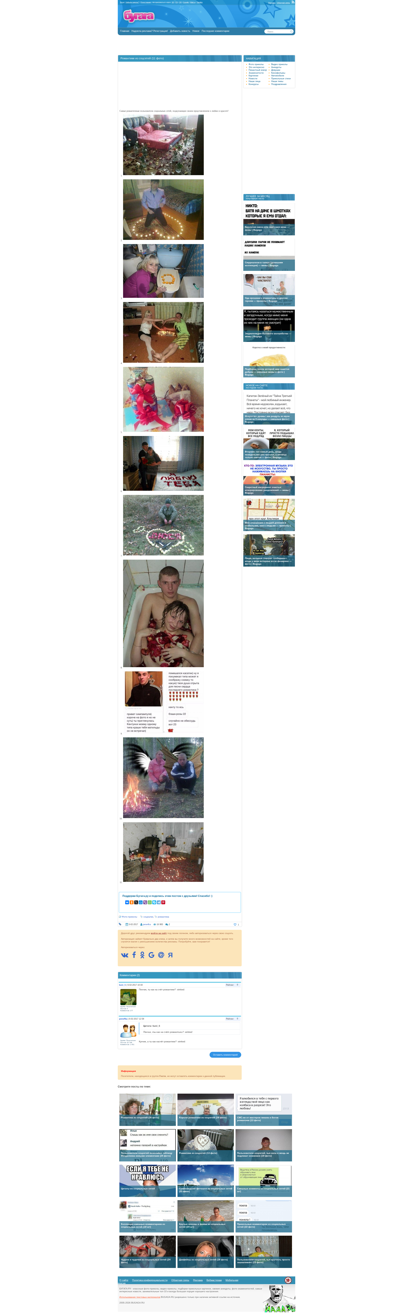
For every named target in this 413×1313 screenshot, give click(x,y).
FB (176, 2)
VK (173, 2)
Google (186, 2)
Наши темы (277, 81)
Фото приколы (256, 64)
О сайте (123, 1280)
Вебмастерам (214, 1280)
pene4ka (147, 924)
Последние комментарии (215, 31)
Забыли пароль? (132, 2)
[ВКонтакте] (127, 902)
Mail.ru (192, 2)
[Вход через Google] (153, 956)
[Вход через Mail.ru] (162, 956)
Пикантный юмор (258, 70)
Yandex (200, 2)
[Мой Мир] (141, 902)
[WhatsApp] (150, 902)
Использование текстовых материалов (139, 1297)
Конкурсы (254, 84)
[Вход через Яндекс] (172, 956)
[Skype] (154, 902)
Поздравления (279, 84)
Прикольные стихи (281, 78)
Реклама (271, 3)
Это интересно (256, 67)
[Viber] (145, 902)
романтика (163, 916)
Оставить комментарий (225, 1054)
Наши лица (254, 81)
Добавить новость (180, 31)
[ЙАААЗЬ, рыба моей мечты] (279, 1311)
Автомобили (277, 75)
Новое (195, 31)
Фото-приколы (129, 916)
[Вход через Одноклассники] (144, 956)
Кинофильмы (278, 73)
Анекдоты (276, 67)
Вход (122, 2)
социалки (148, 916)
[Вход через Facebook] (135, 956)
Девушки (275, 70)
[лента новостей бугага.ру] (293, 3)
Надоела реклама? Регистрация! (149, 31)
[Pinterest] (163, 902)
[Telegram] (159, 902)
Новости (253, 78)
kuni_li (122, 985)
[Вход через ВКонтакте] (126, 956)
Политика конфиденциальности (149, 1280)
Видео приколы (279, 64)
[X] (136, 902)
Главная (124, 31)
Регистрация (146, 2)
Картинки (253, 75)
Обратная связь (283, 3)
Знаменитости (256, 73)
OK (180, 2)
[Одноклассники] (132, 902)
